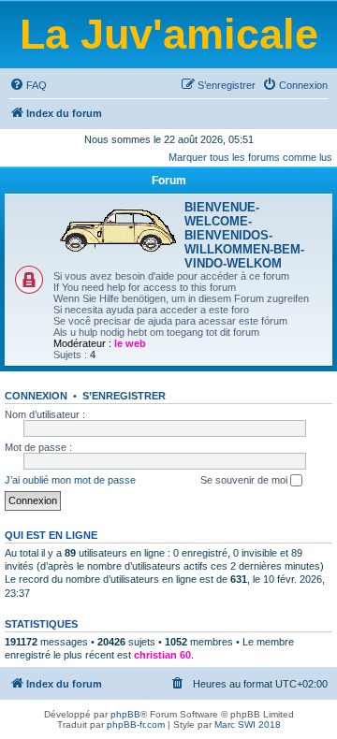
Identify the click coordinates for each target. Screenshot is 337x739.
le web (130, 343)
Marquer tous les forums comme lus (250, 157)
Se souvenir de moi (245, 479)
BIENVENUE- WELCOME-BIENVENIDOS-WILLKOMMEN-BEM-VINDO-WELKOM (244, 235)
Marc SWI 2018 (247, 724)
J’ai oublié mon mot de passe (70, 479)
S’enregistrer (124, 395)
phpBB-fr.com (136, 724)
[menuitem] (28, 85)
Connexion (36, 395)
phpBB (125, 714)
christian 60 (162, 654)
